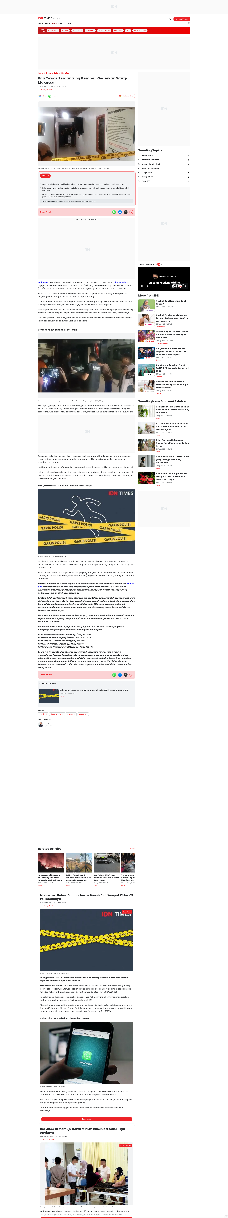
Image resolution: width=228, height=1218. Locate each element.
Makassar (43, 282)
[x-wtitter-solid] (126, 212)
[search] (170, 19)
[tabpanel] (86, 193)
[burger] (188, 23)
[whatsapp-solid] (114, 212)
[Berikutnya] (135, 863)
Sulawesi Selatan (121, 282)
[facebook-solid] (120, 212)
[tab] (46, 176)
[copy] (131, 212)
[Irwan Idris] (40, 724)
